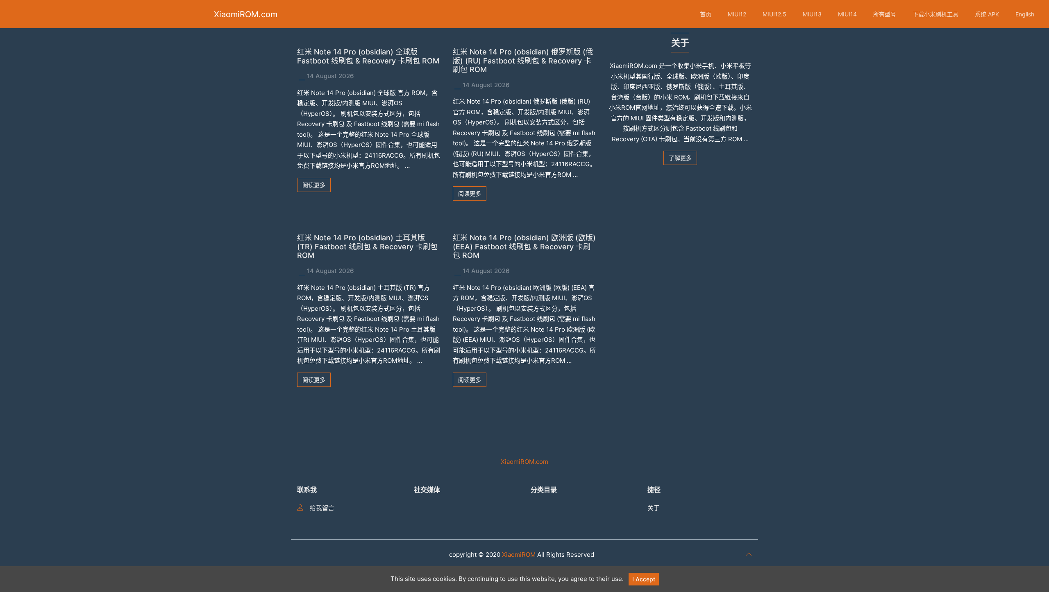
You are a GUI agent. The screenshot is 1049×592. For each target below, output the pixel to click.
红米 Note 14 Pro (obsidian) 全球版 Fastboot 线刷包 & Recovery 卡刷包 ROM (368, 56)
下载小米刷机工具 (935, 14)
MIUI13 (812, 14)
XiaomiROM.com (245, 14)
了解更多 (680, 157)
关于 (653, 508)
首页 (705, 14)
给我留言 (322, 508)
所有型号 (884, 14)
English (1024, 14)
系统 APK (987, 14)
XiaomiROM (519, 554)
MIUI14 (847, 14)
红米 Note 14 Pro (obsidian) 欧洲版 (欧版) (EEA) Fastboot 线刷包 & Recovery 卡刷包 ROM (524, 246)
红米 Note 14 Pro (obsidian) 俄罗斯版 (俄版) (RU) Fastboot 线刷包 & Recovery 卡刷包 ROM (523, 60)
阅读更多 (313, 184)
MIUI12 (737, 14)
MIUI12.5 (774, 14)
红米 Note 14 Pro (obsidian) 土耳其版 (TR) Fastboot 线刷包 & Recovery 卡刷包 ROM (367, 246)
